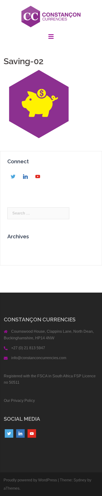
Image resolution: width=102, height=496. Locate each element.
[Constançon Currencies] (51, 16)
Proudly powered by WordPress (30, 480)
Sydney (80, 480)
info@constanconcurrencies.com (38, 358)
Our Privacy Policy (19, 401)
